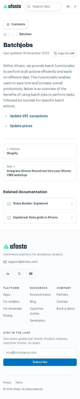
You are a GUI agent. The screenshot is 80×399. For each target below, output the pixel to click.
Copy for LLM (66, 53)
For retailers (11, 301)
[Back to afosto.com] (75, 6)
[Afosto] (12, 6)
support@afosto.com (23, 262)
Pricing (7, 315)
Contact (62, 301)
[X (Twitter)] (19, 273)
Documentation (40, 294)
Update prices (21, 126)
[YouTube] (30, 273)
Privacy (7, 382)
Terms (18, 382)
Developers (37, 320)
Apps (6, 294)
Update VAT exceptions (29, 116)
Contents (18, 24)
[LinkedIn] (7, 273)
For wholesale (12, 308)
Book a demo (66, 308)
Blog (33, 301)
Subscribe (40, 362)
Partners (62, 294)
